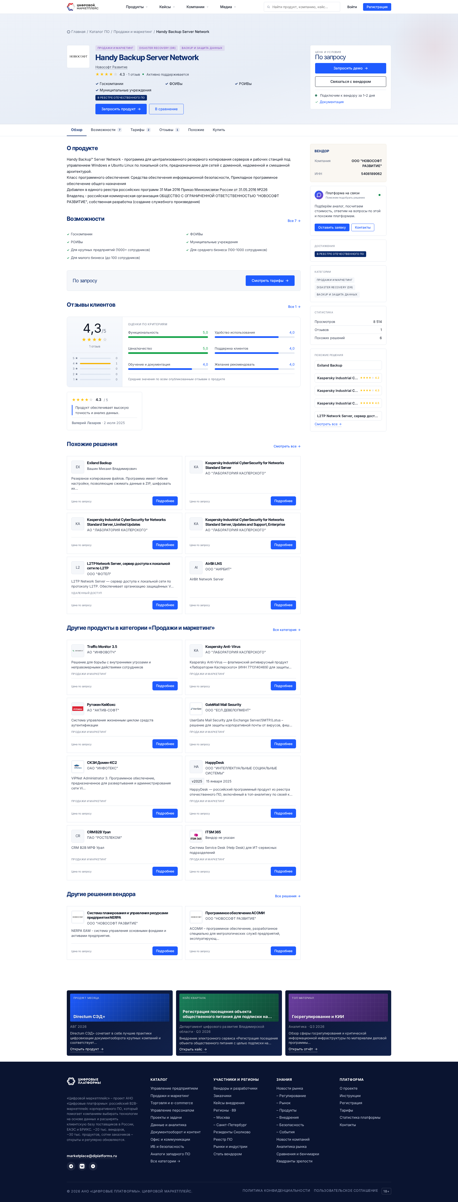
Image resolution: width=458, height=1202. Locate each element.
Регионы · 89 (224, 1110)
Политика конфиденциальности (276, 1190)
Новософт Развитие (111, 67)
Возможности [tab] (105, 129)
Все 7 (294, 221)
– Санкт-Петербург (230, 1125)
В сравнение (166, 109)
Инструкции (350, 1095)
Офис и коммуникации (170, 1139)
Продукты (135, 7)
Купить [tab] (219, 129)
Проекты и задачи (166, 1117)
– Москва (221, 1117)
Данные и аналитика (168, 1125)
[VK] (82, 1166)
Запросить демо (350, 68)
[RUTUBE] (93, 1166)
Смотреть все (287, 446)
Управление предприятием (174, 1088)
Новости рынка (289, 1088)
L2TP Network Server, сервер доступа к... (348, 416)
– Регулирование (291, 1095)
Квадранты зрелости (294, 1161)
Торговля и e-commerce (172, 1103)
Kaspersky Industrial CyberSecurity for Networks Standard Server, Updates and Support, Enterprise (245, 522)
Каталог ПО (99, 31)
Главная (78, 31)
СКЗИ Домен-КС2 (102, 762)
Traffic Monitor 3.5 (102, 646)
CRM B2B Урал (99, 832)
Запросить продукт (121, 109)
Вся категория (287, 630)
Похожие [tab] (196, 129)
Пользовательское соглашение (346, 1190)
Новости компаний (293, 1139)
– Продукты (286, 1110)
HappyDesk (214, 762)
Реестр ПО (222, 1139)
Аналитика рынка (291, 1146)
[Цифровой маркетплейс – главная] (83, 7)
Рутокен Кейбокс (101, 704)
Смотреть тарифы (270, 280)
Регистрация (377, 7)
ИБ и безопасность (167, 1146)
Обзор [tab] (76, 129)
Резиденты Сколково (231, 1132)
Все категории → (165, 1161)
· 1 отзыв (133, 74)
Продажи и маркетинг (133, 31)
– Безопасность (290, 1125)
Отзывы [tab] (168, 129)
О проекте (349, 1088)
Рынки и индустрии (230, 1146)
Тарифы (346, 1110)
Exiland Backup (99, 463)
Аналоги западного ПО (170, 1154)
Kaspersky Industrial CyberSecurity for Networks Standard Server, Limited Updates (126, 522)
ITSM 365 (213, 832)
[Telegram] (71, 1166)
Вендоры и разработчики (235, 1088)
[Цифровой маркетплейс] (103, 1081)
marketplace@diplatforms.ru (92, 1156)
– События (285, 1132)
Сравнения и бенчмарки (297, 1154)
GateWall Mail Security (223, 704)
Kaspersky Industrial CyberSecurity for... (337, 378)
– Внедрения (287, 1117)
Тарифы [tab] (139, 129)
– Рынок (283, 1103)
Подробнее (165, 501)
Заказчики (222, 1095)
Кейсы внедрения (229, 1103)
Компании (195, 7)
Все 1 (294, 306)
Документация (332, 102)
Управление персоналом (172, 1110)
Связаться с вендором (350, 81)
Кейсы (165, 7)
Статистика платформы (360, 1117)
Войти (352, 7)
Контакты (363, 227)
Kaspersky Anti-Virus (222, 646)
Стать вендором (227, 1154)
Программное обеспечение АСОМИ (235, 913)
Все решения (288, 896)
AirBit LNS (213, 563)
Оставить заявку (332, 227)
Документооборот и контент (176, 1132)
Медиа (226, 7)
